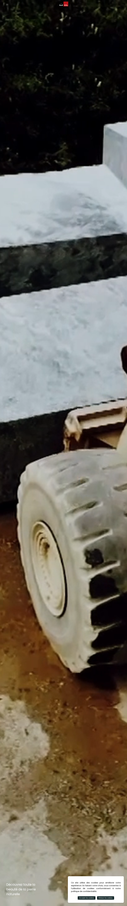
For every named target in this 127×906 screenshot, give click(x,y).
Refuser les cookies (106, 898)
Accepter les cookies (86, 898)
